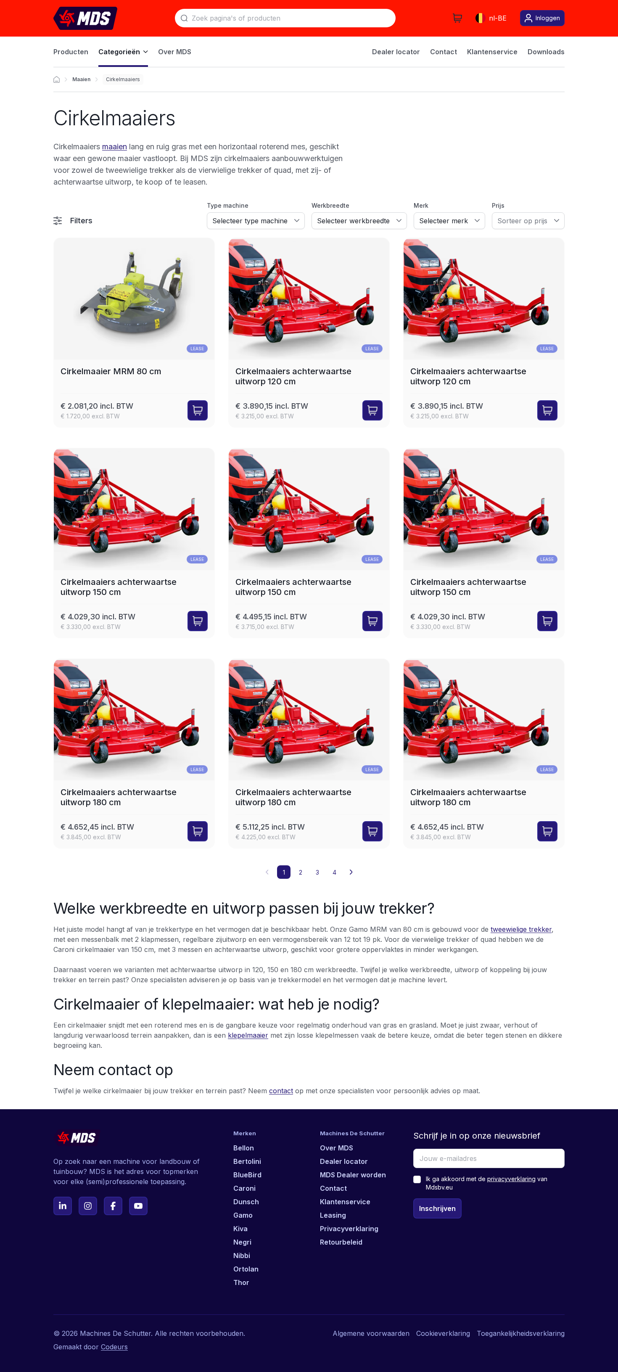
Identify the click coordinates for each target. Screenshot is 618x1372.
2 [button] (300, 872)
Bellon (243, 1148)
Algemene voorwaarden (371, 1333)
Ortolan (246, 1269)
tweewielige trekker (521, 929)
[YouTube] (138, 1206)
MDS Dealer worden (353, 1175)
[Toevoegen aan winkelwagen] (198, 410)
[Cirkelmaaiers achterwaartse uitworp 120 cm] (309, 332)
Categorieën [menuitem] (119, 52)
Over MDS (336, 1148)
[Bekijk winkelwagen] (457, 18)
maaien (114, 146)
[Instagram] (88, 1206)
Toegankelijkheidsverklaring (521, 1333)
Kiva (240, 1228)
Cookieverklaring (443, 1333)
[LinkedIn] (62, 1206)
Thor (241, 1282)
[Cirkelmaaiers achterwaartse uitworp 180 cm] (134, 753)
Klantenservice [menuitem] (492, 52)
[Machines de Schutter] (56, 79)
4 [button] (334, 872)
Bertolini (247, 1161)
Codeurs (114, 1347)
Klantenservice (345, 1202)
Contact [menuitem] (443, 52)
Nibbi (241, 1255)
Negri (242, 1242)
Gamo (243, 1215)
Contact (333, 1188)
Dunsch (246, 1202)
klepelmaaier (248, 1035)
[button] (351, 872)
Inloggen (548, 17)
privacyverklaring (511, 1178)
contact (281, 1090)
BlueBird (247, 1175)
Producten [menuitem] (70, 52)
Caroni (244, 1188)
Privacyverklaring (349, 1228)
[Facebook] (113, 1206)
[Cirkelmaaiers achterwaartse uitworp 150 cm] (134, 542)
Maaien (81, 79)
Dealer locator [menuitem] (396, 52)
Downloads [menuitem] (546, 52)
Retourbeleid (341, 1242)
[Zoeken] (184, 18)
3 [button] (317, 872)
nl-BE (498, 18)
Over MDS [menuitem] (174, 52)
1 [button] (284, 872)
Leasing (333, 1215)
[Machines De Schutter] (85, 18)
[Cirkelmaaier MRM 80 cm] (134, 332)
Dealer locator (344, 1161)
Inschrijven (437, 1208)
